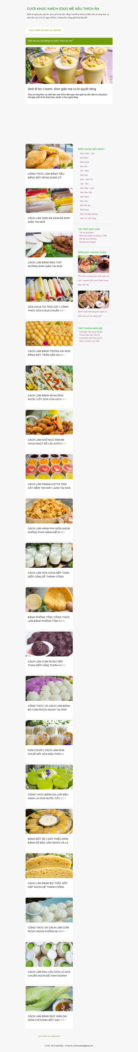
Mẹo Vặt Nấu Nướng (89, 214)
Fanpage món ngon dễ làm (91, 332)
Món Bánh (84, 197)
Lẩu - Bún (84, 184)
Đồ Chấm (84, 158)
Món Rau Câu (86, 192)
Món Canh (84, 162)
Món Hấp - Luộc (87, 188)
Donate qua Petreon (88, 239)
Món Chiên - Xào (87, 153)
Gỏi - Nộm (84, 171)
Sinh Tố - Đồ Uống (88, 218)
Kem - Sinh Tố (86, 179)
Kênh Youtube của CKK (89, 341)
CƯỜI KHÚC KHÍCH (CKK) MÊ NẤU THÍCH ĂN (63, 9)
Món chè (84, 201)
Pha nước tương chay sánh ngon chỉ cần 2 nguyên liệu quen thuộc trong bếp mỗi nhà (93, 280)
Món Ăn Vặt (85, 205)
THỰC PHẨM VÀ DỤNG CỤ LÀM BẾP (45, 30)
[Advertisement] (69, 125)
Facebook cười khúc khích (90, 338)
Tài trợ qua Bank (86, 232)
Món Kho (84, 175)
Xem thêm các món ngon (49, 1036)
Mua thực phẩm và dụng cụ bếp (93, 236)
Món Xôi (83, 166)
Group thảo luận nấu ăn (89, 335)
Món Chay (84, 210)
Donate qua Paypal (87, 242)
